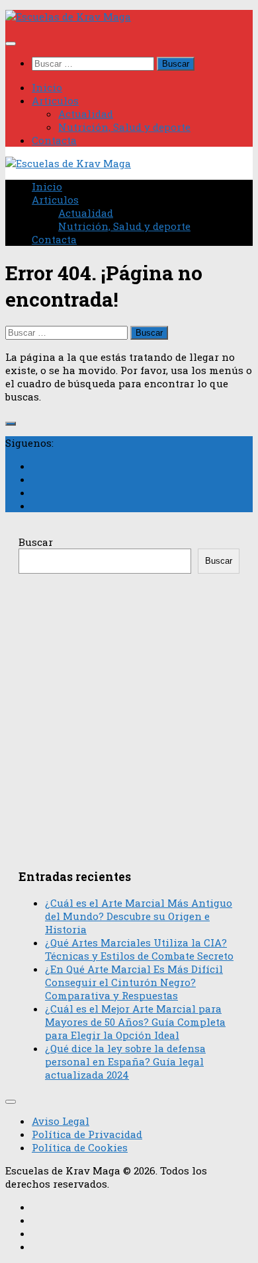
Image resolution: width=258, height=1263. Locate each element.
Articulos (55, 100)
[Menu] (10, 44)
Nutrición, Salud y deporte (124, 127)
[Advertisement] (129, 716)
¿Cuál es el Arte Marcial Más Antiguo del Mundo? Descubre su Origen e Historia (138, 916)
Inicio (47, 87)
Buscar (36, 542)
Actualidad (85, 113)
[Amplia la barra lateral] (10, 424)
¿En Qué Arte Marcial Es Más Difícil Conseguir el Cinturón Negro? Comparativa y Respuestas (134, 982)
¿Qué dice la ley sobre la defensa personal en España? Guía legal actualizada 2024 (125, 1061)
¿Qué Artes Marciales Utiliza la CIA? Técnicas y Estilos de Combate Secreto (139, 949)
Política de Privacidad (87, 1134)
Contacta (54, 140)
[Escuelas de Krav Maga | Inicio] (68, 16)
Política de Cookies (80, 1147)
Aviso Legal (60, 1121)
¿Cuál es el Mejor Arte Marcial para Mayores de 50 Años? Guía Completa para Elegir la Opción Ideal (135, 1022)
